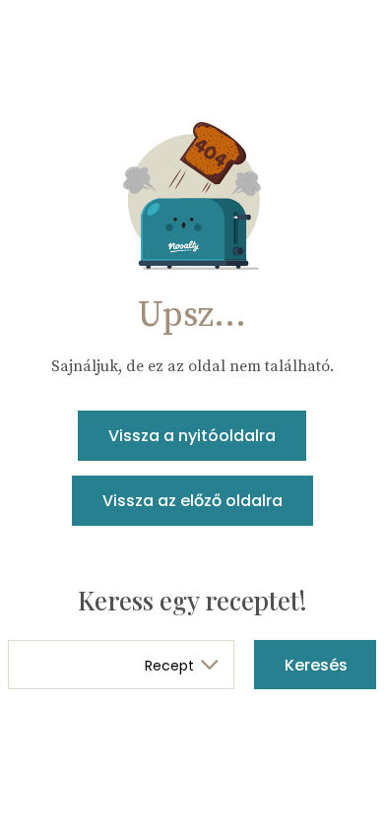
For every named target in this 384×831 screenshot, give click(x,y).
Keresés (316, 665)
